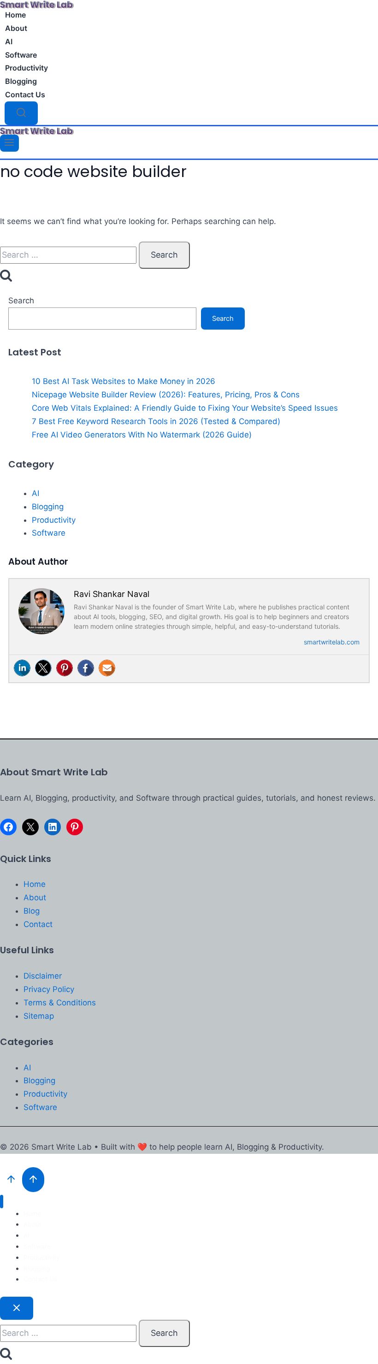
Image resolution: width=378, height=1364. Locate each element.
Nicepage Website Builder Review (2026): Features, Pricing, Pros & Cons (166, 394)
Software (21, 54)
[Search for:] (69, 255)
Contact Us (25, 94)
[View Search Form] (21, 113)
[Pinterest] (64, 668)
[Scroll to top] (11, 1179)
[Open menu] (9, 143)
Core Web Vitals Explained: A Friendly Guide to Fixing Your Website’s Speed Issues (185, 408)
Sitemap (39, 1016)
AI (8, 41)
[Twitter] (43, 668)
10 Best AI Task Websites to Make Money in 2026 (123, 381)
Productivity (26, 67)
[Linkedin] (22, 668)
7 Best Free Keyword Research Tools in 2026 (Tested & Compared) (156, 421)
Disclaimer (43, 975)
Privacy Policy (49, 989)
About (16, 28)
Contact (38, 924)
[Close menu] (1, 1201)
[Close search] (16, 1308)
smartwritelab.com (332, 642)
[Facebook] (85, 668)
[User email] (107, 668)
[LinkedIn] (52, 827)
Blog (32, 910)
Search (21, 300)
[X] (30, 827)
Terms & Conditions (60, 1002)
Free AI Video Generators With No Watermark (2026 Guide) (142, 434)
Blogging (21, 81)
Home (15, 14)
